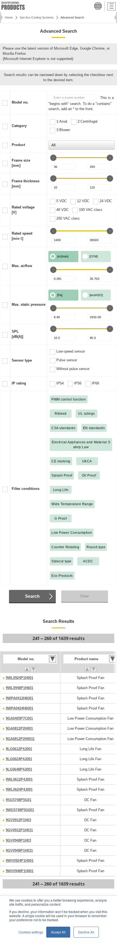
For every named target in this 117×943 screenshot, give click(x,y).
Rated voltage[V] (23, 209)
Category (19, 126)
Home (9, 17)
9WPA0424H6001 (19, 708)
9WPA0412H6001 (19, 698)
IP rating (19, 383)
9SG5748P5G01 (18, 800)
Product (18, 145)
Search (32, 596)
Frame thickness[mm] (25, 183)
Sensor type (22, 360)
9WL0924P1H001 (19, 678)
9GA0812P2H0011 (20, 739)
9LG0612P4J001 (19, 749)
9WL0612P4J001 (19, 779)
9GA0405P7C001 (19, 718)
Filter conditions (25, 489)
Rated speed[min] (22, 236)
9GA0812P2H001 (19, 728)
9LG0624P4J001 (19, 759)
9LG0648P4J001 (19, 769)
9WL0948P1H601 (19, 688)
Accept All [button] (58, 932)
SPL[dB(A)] (17, 334)
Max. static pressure (28, 305)
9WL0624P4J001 (19, 790)
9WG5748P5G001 (20, 810)
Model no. (20, 102)
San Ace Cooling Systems (37, 17)
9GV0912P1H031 (19, 830)
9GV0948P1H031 (19, 851)
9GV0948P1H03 (18, 840)
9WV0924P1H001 (19, 861)
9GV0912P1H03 (18, 820)
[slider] (53, 157)
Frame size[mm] (21, 163)
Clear (84, 596)
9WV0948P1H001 (19, 871)
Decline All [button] (86, 932)
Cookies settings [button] (31, 932)
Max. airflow (22, 266)
